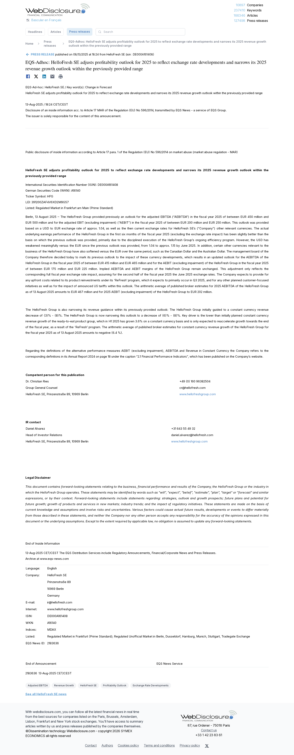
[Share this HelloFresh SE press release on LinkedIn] (44, 76)
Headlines (35, 31)
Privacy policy (190, 745)
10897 (240, 5)
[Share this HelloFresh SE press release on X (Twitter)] (36, 76)
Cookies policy (128, 745)
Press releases (257, 21)
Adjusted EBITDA (38, 685)
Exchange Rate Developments (151, 685)
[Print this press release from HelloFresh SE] (60, 76)
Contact (91, 745)
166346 (239, 15)
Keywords (254, 10)
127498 (239, 21)
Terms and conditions (159, 745)
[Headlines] (57, 9)
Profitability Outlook (114, 685)
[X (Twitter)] (207, 746)
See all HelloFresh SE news (46, 694)
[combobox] (140, 31)
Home (29, 43)
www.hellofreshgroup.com (197, 394)
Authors (107, 745)
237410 (239, 10)
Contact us (209, 730)
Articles (252, 15)
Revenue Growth (64, 685)
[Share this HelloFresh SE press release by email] (52, 76)
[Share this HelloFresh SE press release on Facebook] (27, 76)
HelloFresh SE (88, 685)
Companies (255, 5)
